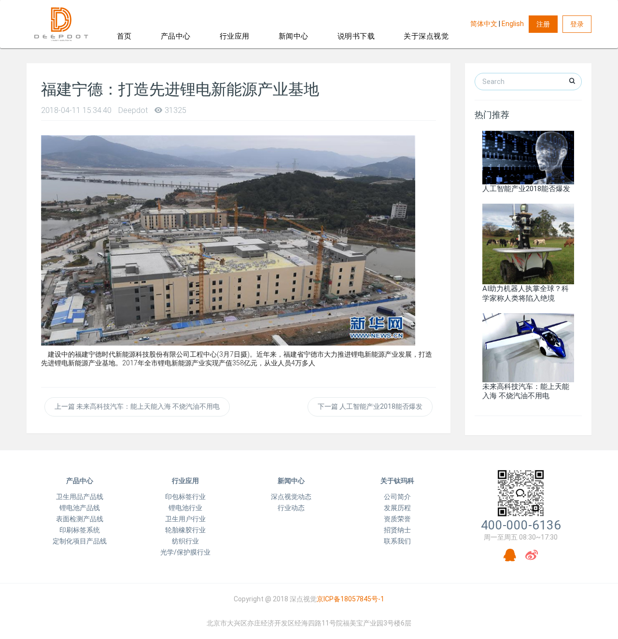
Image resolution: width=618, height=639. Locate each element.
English (513, 24)
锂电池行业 (185, 508)
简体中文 (483, 24)
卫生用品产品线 (79, 496)
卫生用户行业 (185, 519)
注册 (543, 24)
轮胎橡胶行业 (185, 530)
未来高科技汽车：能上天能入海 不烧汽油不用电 (525, 391)
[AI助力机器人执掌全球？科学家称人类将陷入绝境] (528, 243)
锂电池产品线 (79, 508)
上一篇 (137, 406)
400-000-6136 (521, 525)
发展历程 (397, 508)
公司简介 (397, 496)
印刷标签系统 (79, 530)
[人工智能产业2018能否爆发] (528, 157)
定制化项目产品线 (80, 541)
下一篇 (370, 406)
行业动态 (291, 508)
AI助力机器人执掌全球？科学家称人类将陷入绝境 (525, 293)
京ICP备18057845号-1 (350, 599)
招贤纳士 (397, 530)
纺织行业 (185, 541)
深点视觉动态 (291, 496)
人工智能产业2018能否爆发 (526, 188)
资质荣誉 (397, 519)
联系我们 (397, 541)
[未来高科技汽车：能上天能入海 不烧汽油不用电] (528, 347)
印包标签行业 (185, 496)
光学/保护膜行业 (185, 552)
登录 (577, 24)
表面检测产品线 (79, 519)
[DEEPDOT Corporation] (62, 24)
